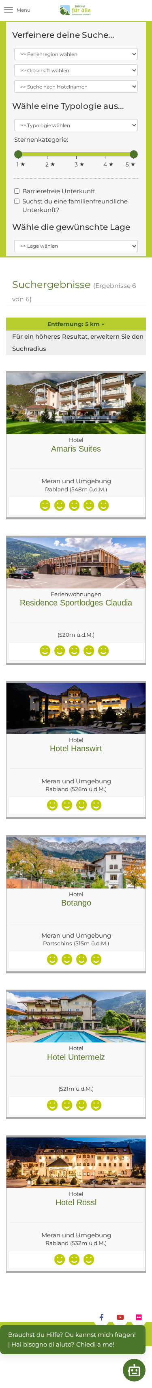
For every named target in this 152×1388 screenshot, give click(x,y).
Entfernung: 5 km (74, 324)
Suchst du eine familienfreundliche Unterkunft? (75, 205)
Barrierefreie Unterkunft (58, 191)
